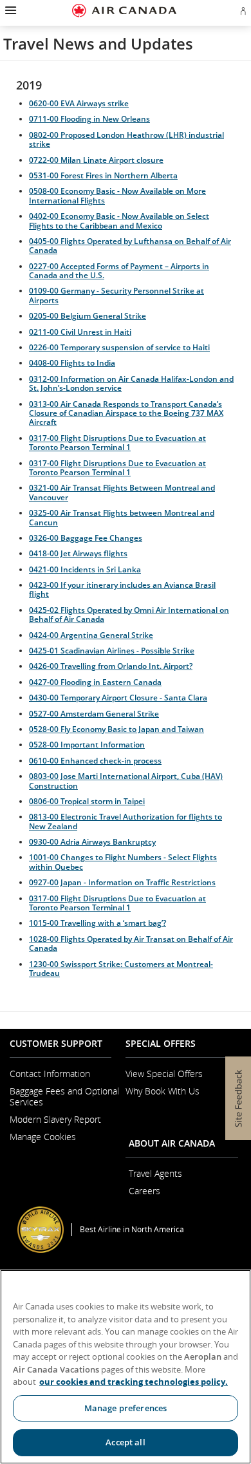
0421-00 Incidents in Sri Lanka (85, 569)
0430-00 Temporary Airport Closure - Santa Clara (118, 697)
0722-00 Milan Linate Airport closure (96, 160)
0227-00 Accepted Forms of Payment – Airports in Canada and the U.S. (119, 271)
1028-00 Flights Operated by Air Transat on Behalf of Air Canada (131, 943)
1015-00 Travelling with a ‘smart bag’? (97, 922)
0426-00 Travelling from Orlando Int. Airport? (110, 666)
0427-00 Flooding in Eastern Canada (95, 682)
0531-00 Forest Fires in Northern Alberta (103, 175)
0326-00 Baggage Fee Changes (85, 537)
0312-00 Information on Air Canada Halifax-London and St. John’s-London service (131, 383)
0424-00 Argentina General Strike (91, 635)
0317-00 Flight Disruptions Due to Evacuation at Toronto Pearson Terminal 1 (117, 443)
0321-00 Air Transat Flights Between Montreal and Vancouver (122, 492)
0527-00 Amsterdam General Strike (94, 713)
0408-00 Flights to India (72, 362)
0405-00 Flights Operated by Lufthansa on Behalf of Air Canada (130, 246)
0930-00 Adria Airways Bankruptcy (92, 841)
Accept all (125, 1442)
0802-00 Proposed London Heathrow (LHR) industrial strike (126, 139)
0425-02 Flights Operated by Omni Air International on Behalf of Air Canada (129, 614)
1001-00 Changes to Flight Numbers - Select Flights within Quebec (123, 862)
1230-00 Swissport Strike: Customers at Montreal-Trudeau (121, 969)
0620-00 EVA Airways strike (79, 103)
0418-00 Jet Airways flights (78, 553)
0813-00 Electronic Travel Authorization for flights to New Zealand (125, 821)
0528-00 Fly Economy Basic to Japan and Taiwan (116, 729)
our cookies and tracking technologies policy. (133, 1381)
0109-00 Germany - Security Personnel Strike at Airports (116, 295)
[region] (125, 1367)
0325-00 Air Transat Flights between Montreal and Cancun (121, 517)
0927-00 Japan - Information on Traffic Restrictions (122, 882)
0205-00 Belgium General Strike (87, 315)
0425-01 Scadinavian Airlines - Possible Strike (111, 650)
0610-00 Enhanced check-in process (95, 760)
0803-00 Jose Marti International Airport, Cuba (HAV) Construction (126, 781)
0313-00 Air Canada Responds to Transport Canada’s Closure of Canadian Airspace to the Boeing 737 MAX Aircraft (126, 413)
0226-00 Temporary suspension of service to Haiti (119, 347)
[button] (9, 10)
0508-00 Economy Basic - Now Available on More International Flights (117, 195)
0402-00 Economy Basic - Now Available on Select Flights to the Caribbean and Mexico (119, 220)
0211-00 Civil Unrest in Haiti (80, 331)
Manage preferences (125, 1408)
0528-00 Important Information (87, 744)
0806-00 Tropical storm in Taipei (87, 801)
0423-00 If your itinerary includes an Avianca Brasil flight (122, 589)
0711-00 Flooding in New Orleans (89, 118)
